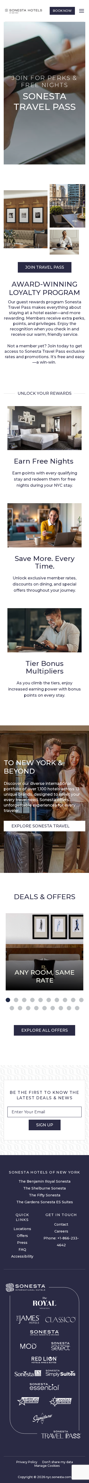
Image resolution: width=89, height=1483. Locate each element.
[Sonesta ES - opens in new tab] (28, 1373)
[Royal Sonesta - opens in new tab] (44, 1303)
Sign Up (44, 1125)
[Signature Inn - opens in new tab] (42, 1418)
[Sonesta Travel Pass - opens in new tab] (61, 1435)
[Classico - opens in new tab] (60, 1319)
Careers (61, 1231)
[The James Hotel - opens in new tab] (28, 1319)
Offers (22, 1235)
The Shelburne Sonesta (44, 1188)
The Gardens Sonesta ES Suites (44, 1202)
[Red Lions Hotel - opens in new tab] (44, 1360)
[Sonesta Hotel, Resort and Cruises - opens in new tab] (44, 1333)
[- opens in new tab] (60, 1373)
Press (22, 1242)
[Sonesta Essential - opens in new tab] (44, 1386)
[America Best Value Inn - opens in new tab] (28, 1401)
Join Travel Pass (44, 267)
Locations (22, 1229)
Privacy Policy (26, 1462)
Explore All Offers (44, 1030)
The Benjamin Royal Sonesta (44, 1181)
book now (62, 11)
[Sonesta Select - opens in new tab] (60, 1346)
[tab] (8, 1000)
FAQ (22, 1249)
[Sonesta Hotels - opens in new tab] (25, 1287)
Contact (61, 1224)
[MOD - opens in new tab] (28, 1346)
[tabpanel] (44, 951)
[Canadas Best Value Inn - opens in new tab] (61, 1401)
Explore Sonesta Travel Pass (40, 827)
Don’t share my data (57, 1462)
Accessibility (22, 1256)
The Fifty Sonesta (44, 1195)
